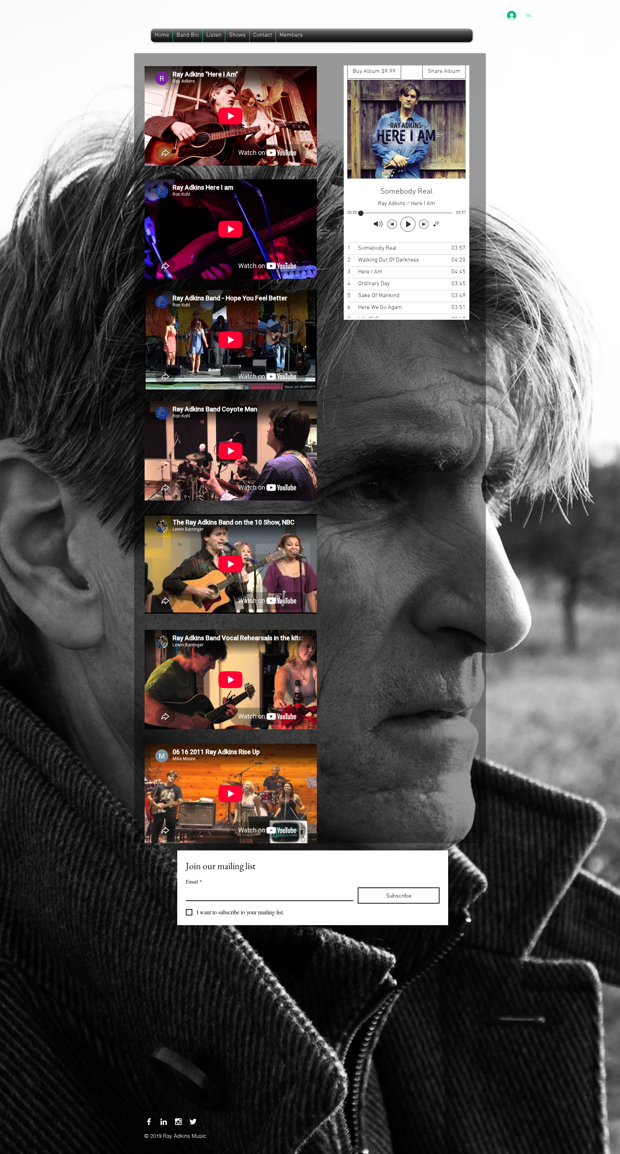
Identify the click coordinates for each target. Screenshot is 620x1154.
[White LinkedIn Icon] (163, 1121)
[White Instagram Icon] (178, 1121)
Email (194, 881)
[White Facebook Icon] (149, 1121)
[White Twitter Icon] (193, 1121)
